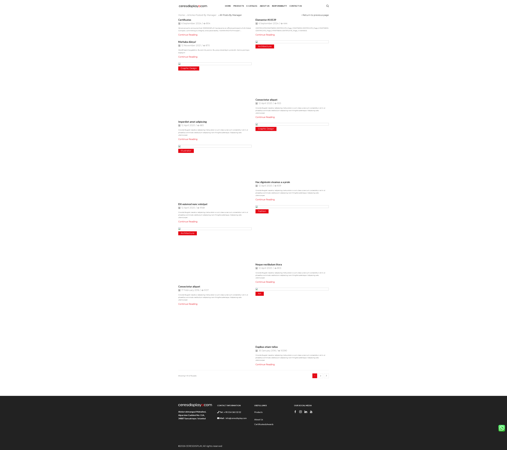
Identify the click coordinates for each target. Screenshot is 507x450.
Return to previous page (316, 15)
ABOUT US (264, 6)
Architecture (265, 46)
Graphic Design (189, 68)
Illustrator (186, 150)
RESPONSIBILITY (279, 6)
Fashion (262, 211)
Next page (326, 375)
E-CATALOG (252, 6)
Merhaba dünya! (187, 41)
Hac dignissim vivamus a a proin (272, 182)
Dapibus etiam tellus (266, 346)
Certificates (184, 19)
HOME (228, 6)
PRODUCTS (238, 6)
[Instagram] (300, 411)
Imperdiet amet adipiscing (192, 121)
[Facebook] (295, 411)
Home (181, 15)
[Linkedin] (305, 411)
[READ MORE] (292, 67)
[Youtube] (311, 411)
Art (259, 293)
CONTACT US (295, 6)
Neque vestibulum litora (268, 264)
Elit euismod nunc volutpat (192, 204)
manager (212, 15)
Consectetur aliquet (266, 99)
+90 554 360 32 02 (232, 412)
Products (258, 412)
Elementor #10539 (265, 19)
